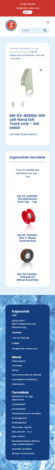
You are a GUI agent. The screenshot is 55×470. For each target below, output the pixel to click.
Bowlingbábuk (19, 422)
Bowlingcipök (19, 408)
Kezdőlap (14, 48)
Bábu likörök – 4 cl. (22, 431)
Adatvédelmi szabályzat (24, 379)
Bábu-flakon (18, 436)
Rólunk (15, 370)
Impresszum (18, 384)
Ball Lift (25, 52)
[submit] (45, 30)
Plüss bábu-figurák (22, 427)
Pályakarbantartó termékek (26, 413)
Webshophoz (19, 361)
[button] (27, 12)
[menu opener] (48, 22)
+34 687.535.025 (27, 4)
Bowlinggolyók (19, 418)
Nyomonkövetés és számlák (26, 374)
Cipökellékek (18, 404)
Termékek (17, 365)
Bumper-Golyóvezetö (23, 453)
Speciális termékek (22, 448)
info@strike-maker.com (27, 8)
